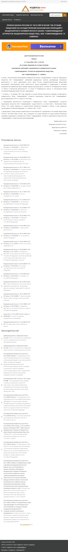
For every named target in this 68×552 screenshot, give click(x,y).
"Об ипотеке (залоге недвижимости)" (17, 244)
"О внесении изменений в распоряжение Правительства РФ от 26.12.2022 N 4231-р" (17, 417)
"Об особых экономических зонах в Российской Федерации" (17, 267)
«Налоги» (32, 544)
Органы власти (7, 19)
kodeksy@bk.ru (21, 547)
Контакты (64, 1)
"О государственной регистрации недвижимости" (17, 186)
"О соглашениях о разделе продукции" (17, 236)
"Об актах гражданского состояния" (17, 194)
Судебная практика (22, 15)
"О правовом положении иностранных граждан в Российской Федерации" (17, 219)
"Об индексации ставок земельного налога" (17, 324)
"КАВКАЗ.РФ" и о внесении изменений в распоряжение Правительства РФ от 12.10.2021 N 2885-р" (17, 431)
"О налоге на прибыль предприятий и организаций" (17, 316)
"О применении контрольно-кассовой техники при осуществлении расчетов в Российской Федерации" (17, 149)
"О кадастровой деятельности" (17, 228)
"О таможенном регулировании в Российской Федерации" (17, 202)
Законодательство (37, 15)
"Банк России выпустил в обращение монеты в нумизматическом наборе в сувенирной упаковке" (17, 339)
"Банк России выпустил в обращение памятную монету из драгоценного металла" (17, 348)
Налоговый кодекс (8, 15)
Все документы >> (26, 525)
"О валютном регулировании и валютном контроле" (17, 210)
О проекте (17, 19)
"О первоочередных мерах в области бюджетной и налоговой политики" (17, 297)
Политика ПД (20, 550)
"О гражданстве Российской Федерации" (17, 276)
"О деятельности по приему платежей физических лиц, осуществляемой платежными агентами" (17, 160)
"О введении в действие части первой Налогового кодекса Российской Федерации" (17, 307)
